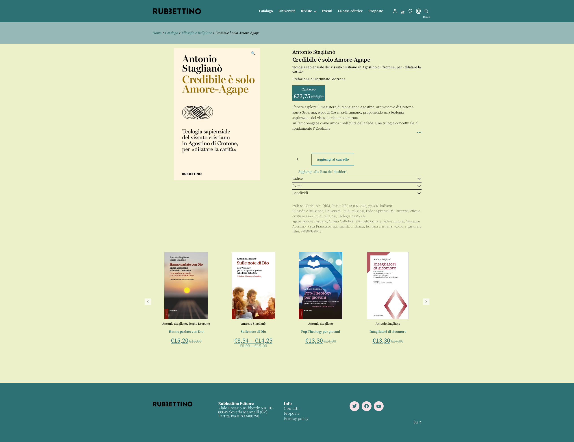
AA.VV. (253, 324)
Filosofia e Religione (197, 33)
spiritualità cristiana (348, 226)
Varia (310, 206)
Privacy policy (296, 418)
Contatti (291, 408)
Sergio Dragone (333, 324)
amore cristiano (315, 221)
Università (286, 11)
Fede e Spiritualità (380, 211)
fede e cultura (393, 221)
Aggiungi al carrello (333, 159)
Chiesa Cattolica (341, 221)
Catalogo (266, 11)
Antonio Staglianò (313, 52)
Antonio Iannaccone (186, 324)
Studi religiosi (353, 211)
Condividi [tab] (300, 193)
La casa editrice (350, 11)
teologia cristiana (379, 226)
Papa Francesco (319, 226)
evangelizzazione (368, 221)
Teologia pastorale (351, 216)
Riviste (306, 11)
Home (156, 33)
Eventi (327, 11)
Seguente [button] (426, 301)
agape (296, 221)
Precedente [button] (148, 301)
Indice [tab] (297, 178)
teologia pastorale (407, 226)
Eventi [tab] (297, 186)
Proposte (375, 11)
